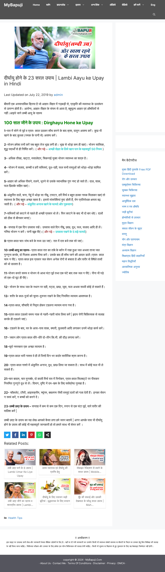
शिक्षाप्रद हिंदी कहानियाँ (133, 255)
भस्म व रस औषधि (130, 206)
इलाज (78, 4)
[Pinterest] (31, 435)
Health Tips (15, 517)
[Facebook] (15, 435)
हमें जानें (137, 4)
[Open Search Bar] (154, 14)
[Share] (47, 435)
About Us (45, 563)
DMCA (121, 563)
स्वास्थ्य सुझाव (129, 195)
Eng (153, 4)
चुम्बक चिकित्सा (129, 190)
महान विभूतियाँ (129, 261)
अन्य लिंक (95, 4)
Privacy (111, 563)
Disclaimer (99, 563)
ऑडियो (113, 4)
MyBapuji (13, 4)
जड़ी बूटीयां (127, 212)
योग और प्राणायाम (131, 239)
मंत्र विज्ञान (127, 245)
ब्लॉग (48, 4)
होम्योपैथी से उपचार (131, 217)
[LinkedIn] (23, 435)
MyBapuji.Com (93, 559)
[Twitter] (7, 435)
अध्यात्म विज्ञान (129, 250)
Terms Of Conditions (79, 563)
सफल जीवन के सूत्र (132, 228)
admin (58, 95)
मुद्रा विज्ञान (127, 223)
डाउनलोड (61, 4)
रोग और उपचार (129, 179)
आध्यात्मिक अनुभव (131, 266)
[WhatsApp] (39, 435)
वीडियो (124, 4)
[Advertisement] (140, 77)
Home (36, 4)
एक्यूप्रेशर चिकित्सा (131, 184)
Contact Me (59, 563)
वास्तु (124, 234)
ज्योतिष (125, 272)
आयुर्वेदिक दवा (129, 201)
